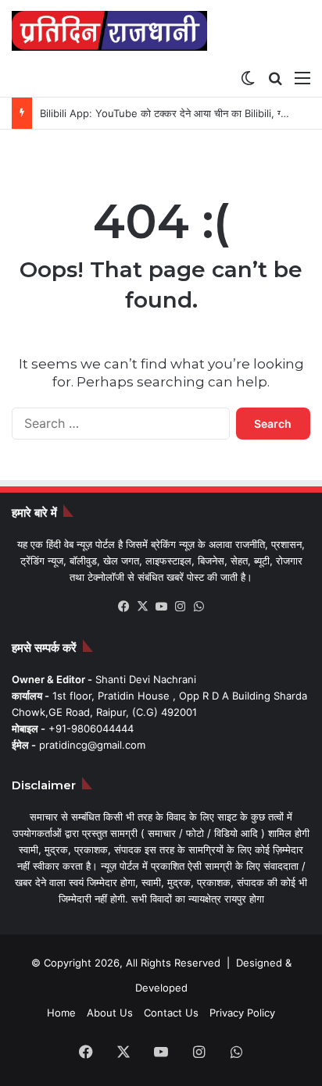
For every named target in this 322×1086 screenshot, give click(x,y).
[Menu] (302, 77)
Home (61, 1012)
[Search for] (275, 77)
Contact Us (171, 1012)
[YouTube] (161, 606)
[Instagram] (179, 606)
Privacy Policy (242, 1012)
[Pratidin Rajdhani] (109, 31)
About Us (110, 1012)
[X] (142, 606)
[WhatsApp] (198, 606)
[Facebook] (123, 606)
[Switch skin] (248, 77)
